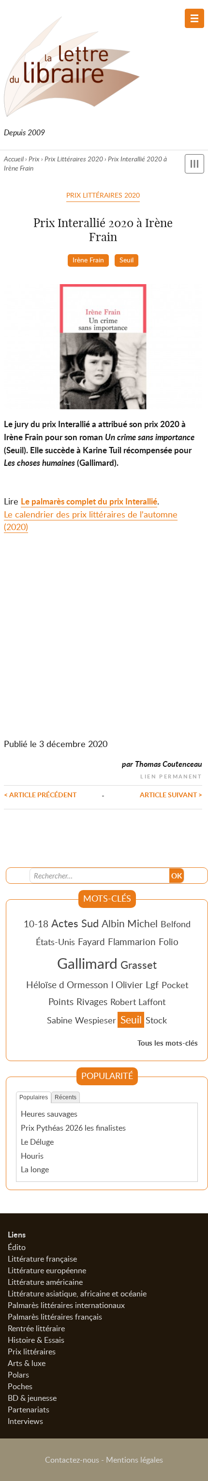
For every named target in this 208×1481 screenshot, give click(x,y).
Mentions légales (134, 1459)
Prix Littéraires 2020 (74, 158)
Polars (18, 1374)
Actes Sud (75, 923)
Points (61, 1001)
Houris (32, 1155)
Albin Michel (130, 923)
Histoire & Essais (36, 1340)
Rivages (91, 1001)
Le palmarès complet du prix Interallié (89, 501)
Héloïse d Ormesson (67, 984)
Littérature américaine (45, 1282)
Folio (168, 941)
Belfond (176, 924)
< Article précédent (40, 794)
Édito (17, 1247)
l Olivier (127, 984)
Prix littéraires (32, 1351)
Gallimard (87, 963)
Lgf (152, 984)
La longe (35, 1169)
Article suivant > (171, 794)
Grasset (138, 964)
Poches (20, 1386)
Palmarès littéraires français (55, 1316)
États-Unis (55, 942)
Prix (34, 158)
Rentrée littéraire (36, 1328)
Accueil (14, 158)
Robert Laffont (137, 1001)
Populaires (33, 1097)
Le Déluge (37, 1141)
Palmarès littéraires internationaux (66, 1305)
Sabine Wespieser (81, 1020)
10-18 (36, 923)
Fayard (91, 941)
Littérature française (42, 1258)
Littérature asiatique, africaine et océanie (77, 1293)
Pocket (175, 985)
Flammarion (132, 941)
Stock (156, 1020)
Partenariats (28, 1409)
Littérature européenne (47, 1270)
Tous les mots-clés (167, 1043)
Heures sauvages (49, 1113)
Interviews (25, 1421)
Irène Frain (88, 259)
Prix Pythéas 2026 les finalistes (73, 1127)
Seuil (126, 259)
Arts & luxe (26, 1363)
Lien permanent (171, 775)
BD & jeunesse (32, 1398)
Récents (65, 1097)
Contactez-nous (72, 1459)
